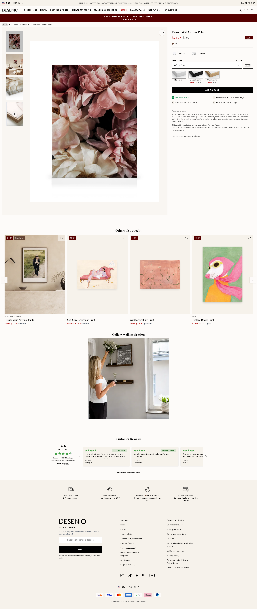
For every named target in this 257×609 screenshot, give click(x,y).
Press (122, 525)
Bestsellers (30, 10)
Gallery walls (137, 10)
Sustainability (126, 534)
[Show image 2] (14, 64)
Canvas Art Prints (81, 10)
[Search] (240, 10)
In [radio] (241, 60)
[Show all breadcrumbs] (5, 24)
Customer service (175, 525)
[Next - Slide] (255, 77)
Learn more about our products (186, 136)
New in (43, 10)
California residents (176, 551)
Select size (177, 60)
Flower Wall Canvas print (41, 25)
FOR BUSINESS (170, 10)
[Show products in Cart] (252, 10)
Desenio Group (135, 601)
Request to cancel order (178, 568)
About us (124, 520)
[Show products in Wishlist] (246, 10)
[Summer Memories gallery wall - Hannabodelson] (128, 378)
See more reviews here (128, 472)
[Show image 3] (14, 88)
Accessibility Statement (131, 539)
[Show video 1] (14, 114)
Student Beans (127, 543)
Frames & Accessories (105, 10)
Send (80, 549)
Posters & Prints (59, 10)
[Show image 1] (14, 41)
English (17, 3)
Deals (124, 10)
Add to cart (212, 90)
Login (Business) (127, 565)
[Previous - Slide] (169, 77)
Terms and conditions (176, 534)
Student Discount (128, 548)
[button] (248, 65)
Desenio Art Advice (175, 520)
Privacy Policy (76, 555)
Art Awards (125, 560)
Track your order (174, 529)
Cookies (170, 539)
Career (123, 529)
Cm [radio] (236, 60)
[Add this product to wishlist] (162, 33)
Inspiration (154, 10)
